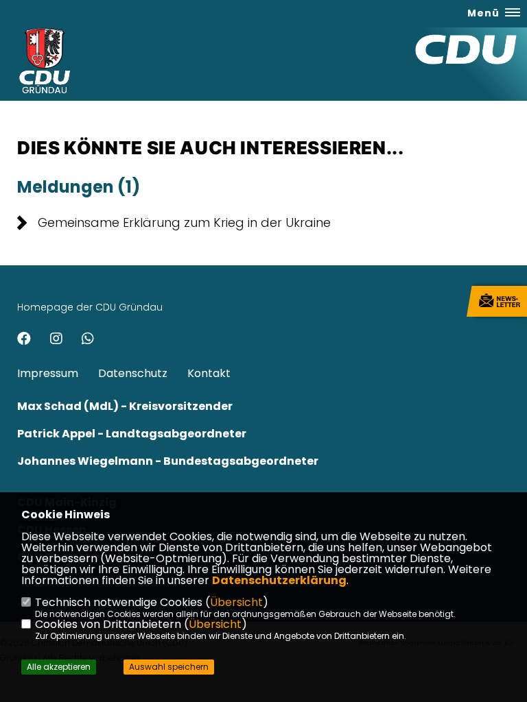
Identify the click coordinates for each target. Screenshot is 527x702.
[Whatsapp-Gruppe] (88, 340)
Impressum (47, 373)
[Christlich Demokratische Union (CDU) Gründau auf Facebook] (24, 340)
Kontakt (209, 373)
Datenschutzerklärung (279, 580)
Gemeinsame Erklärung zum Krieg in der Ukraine (184, 222)
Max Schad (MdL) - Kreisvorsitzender (125, 406)
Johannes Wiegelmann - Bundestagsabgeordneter (167, 461)
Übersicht (236, 602)
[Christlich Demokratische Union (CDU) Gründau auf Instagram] (56, 340)
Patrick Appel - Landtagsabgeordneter (131, 433)
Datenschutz (132, 373)
